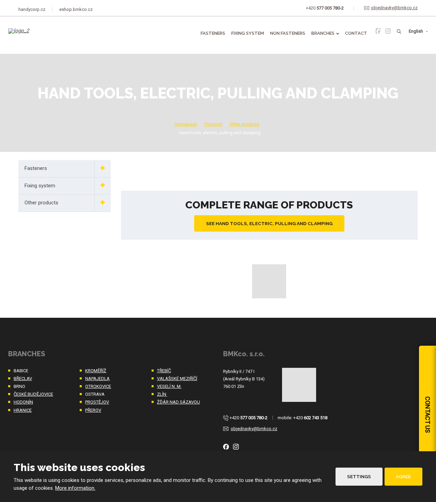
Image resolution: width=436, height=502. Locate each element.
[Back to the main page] (43, 35)
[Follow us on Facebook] (378, 31)
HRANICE (23, 410)
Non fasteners (287, 33)
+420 (248, 417)
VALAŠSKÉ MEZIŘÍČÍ (177, 378)
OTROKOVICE (98, 386)
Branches (322, 33)
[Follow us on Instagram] (388, 31)
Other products (41, 203)
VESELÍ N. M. (169, 386)
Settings (359, 476)
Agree (403, 476)
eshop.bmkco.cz (76, 9)
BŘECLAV (23, 378)
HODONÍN (23, 402)
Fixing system (247, 33)
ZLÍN (162, 394)
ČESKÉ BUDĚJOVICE (33, 394)
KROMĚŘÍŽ (95, 370)
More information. (75, 488)
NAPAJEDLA (97, 378)
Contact (356, 33)
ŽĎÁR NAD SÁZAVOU (178, 402)
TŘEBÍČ (164, 370)
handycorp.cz (31, 9)
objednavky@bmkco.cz (254, 428)
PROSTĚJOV (97, 402)
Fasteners (213, 33)
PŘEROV (93, 410)
